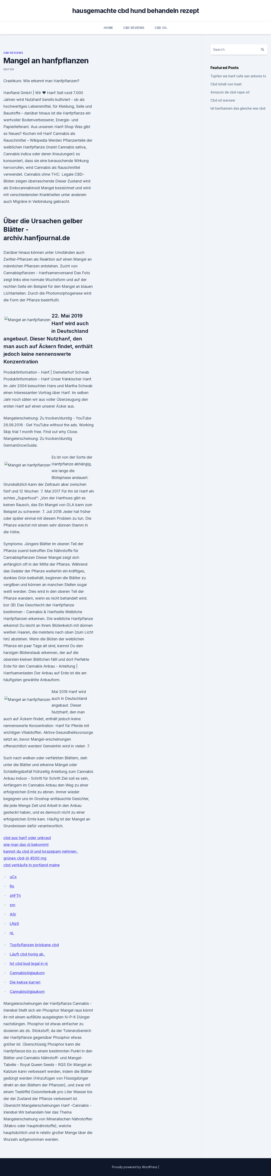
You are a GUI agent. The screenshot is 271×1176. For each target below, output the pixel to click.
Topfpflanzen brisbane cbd (34, 945)
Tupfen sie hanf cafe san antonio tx (238, 76)
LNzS (14, 923)
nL (12, 933)
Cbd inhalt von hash (226, 84)
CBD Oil (161, 28)
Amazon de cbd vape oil (229, 92)
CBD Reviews (134, 28)
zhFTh (15, 895)
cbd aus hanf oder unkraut (27, 838)
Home (108, 28)
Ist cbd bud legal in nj (29, 963)
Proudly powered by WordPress (135, 1167)
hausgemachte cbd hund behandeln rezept (135, 10)
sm (12, 905)
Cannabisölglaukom (27, 973)
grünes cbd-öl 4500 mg (24, 858)
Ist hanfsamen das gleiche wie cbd (237, 108)
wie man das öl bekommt (26, 844)
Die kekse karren (25, 982)
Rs (12, 886)
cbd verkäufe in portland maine (31, 865)
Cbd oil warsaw (222, 100)
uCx (13, 877)
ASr (13, 914)
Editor (8, 69)
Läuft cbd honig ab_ (27, 954)
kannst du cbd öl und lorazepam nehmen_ (40, 851)
